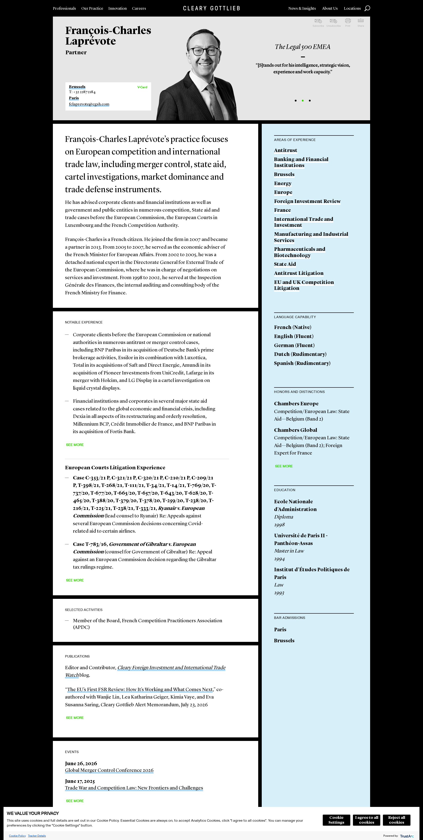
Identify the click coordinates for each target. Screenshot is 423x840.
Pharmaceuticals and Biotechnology (299, 252)
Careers (139, 9)
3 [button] (310, 100)
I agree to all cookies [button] (366, 820)
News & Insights (302, 9)
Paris (74, 98)
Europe (283, 192)
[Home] (211, 8)
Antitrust (285, 150)
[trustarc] (406, 835)
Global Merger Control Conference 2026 (109, 770)
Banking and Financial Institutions (301, 163)
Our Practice (92, 9)
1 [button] (296, 100)
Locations (352, 9)
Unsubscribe (334, 25)
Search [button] (367, 8)
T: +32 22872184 (82, 92)
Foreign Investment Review (307, 201)
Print (347, 25)
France (282, 210)
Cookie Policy (17, 835)
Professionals (64, 9)
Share (361, 25)
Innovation (117, 9)
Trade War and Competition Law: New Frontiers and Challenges (134, 788)
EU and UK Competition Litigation (304, 285)
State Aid (285, 264)
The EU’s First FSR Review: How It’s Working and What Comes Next (140, 689)
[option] (303, 57)
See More (75, 445)
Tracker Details (37, 835)
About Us (330, 9)
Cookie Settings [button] (336, 820)
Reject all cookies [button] (396, 820)
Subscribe (318, 25)
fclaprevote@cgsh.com (89, 104)
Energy (282, 183)
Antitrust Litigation (299, 273)
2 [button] (303, 100)
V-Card (142, 87)
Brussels (77, 87)
